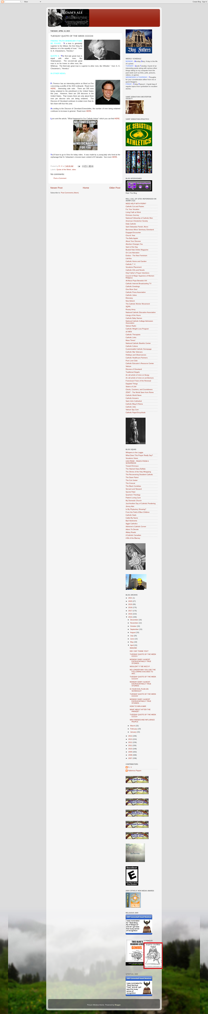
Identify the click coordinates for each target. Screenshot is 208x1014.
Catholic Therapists (133, 335)
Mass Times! (130, 340)
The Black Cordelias (133, 486)
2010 (130, 749)
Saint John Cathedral (134, 401)
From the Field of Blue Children (138, 512)
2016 (130, 614)
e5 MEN (129, 332)
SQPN (128, 307)
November (134, 623)
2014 (130, 736)
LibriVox (129, 258)
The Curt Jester (132, 480)
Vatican (128, 366)
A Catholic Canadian (133, 535)
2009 (130, 752)
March (133, 726)
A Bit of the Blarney (133, 538)
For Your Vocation (132, 209)
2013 (130, 739)
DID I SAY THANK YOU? (139, 651)
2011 (130, 745)
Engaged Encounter (133, 232)
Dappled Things (132, 384)
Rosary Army (130, 309)
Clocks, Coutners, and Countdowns (139, 389)
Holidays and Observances (136, 355)
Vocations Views (132, 458)
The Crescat (130, 483)
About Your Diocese (133, 241)
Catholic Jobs (131, 407)
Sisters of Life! (131, 387)
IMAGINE (133, 648)
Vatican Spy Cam (132, 410)
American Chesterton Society (137, 221)
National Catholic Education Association (141, 312)
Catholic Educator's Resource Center (140, 363)
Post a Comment (60, 178)
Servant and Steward (134, 489)
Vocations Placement (134, 267)
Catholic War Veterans (134, 352)
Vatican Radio (131, 326)
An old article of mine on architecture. (140, 378)
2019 (130, 604)
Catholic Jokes (131, 295)
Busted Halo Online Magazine (137, 250)
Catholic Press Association (136, 292)
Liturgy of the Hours (133, 315)
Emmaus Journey (132, 215)
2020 (130, 601)
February (134, 729)
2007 (130, 758)
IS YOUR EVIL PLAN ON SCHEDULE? (139, 690)
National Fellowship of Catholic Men (139, 218)
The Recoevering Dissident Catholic (139, 474)
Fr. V (130, 767)
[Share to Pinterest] (92, 166)
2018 (130, 607)
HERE (53, 89)
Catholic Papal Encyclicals (135, 412)
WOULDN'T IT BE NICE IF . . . (141, 666)
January (133, 732)
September (134, 629)
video (74, 169)
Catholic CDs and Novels (135, 270)
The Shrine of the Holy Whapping (138, 472)
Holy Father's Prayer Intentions (137, 273)
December (134, 620)
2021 (130, 598)
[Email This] (83, 166)
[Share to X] (88, 166)
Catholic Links (131, 337)
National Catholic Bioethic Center (138, 343)
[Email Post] (79, 166)
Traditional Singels (133, 372)
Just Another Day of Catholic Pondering (141, 503)
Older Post (114, 188)
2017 (130, 611)
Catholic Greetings (133, 286)
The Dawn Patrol (132, 477)
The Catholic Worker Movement (138, 304)
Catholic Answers (132, 398)
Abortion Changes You (134, 244)
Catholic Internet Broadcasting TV (138, 283)
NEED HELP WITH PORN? (136, 203)
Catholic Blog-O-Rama (134, 404)
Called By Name (132, 518)
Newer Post (56, 188)
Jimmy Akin (130, 506)
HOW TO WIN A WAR (138, 706)
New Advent (130, 301)
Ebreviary (129, 298)
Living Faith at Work (133, 212)
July (132, 636)
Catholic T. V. (131, 264)
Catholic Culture (132, 346)
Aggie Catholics (131, 524)
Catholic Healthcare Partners (137, 358)
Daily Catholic (131, 224)
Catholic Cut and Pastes (135, 206)
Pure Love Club (131, 361)
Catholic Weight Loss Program (137, 329)
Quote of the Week (64, 169)
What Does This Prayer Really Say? (139, 455)
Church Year (130, 235)
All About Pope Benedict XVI (136, 281)
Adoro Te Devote (132, 529)
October (133, 626)
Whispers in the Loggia (134, 452)
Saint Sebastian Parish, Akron (137, 227)
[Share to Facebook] (90, 166)
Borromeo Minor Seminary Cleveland (140, 230)
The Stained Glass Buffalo (136, 469)
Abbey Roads (131, 532)
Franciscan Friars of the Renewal (138, 381)
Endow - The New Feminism (136, 255)
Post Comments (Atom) (70, 193)
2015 (130, 617)
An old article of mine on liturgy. (138, 375)
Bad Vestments (131, 521)
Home (86, 188)
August (133, 632)
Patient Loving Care (133, 498)
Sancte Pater (131, 492)
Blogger (117, 1005)
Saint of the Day (132, 247)
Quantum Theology (133, 495)
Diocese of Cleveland (134, 369)
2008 (130, 755)
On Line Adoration (132, 253)
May (132, 642)
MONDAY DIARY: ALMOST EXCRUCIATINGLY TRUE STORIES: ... (140, 661)
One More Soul (131, 289)
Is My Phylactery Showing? (136, 509)
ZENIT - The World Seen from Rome (140, 392)
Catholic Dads (131, 515)
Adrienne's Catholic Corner (136, 526)
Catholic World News (133, 395)
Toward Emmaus (132, 466)
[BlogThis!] (85, 166)
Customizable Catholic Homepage (139, 349)
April (132, 645)
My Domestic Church (134, 501)
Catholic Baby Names (134, 318)
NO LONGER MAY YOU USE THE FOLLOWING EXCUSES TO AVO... (143, 672)
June (132, 639)
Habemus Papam (134, 771)
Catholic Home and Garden (136, 261)
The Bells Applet (132, 238)
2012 (130, 742)
